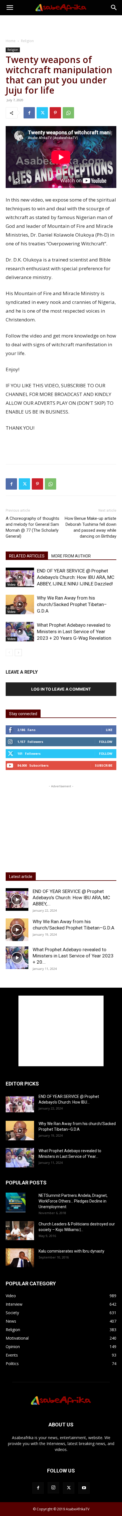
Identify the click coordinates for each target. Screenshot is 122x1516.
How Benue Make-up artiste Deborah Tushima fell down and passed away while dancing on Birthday (90, 527)
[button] (10, 7)
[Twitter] (42, 112)
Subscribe (103, 765)
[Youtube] (84, 1488)
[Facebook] (29, 112)
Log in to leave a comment (61, 689)
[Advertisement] (61, 25)
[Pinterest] (55, 112)
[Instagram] (53, 1487)
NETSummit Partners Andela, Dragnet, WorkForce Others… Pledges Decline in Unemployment (73, 1201)
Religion (27, 40)
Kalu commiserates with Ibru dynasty (71, 1251)
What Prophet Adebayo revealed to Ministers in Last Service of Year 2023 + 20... (73, 956)
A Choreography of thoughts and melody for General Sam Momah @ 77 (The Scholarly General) (32, 527)
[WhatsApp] (68, 112)
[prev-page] (9, 652)
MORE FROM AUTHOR (71, 556)
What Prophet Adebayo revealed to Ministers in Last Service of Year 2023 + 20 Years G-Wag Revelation (74, 631)
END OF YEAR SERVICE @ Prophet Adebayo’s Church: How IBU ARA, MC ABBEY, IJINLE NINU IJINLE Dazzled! (75, 577)
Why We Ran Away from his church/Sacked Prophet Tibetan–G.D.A (72, 604)
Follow (105, 741)
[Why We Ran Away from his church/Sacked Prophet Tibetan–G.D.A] (20, 604)
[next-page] (18, 652)
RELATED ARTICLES (27, 556)
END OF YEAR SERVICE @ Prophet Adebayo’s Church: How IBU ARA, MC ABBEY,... (71, 897)
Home (11, 40)
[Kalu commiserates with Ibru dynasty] (20, 1257)
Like (109, 730)
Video (11, 585)
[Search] (114, 7)
